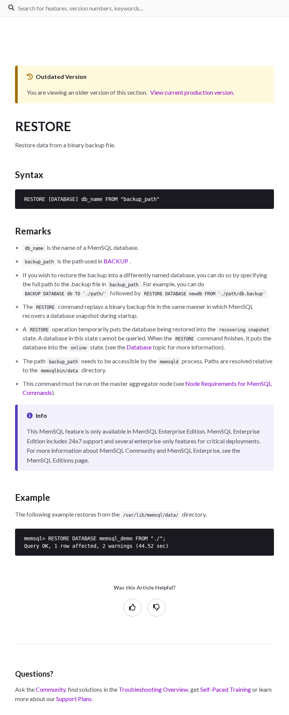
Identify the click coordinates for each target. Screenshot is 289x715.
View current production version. (192, 92)
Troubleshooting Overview (153, 689)
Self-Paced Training (225, 689)
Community (50, 689)
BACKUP (115, 261)
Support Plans (74, 698)
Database (139, 347)
